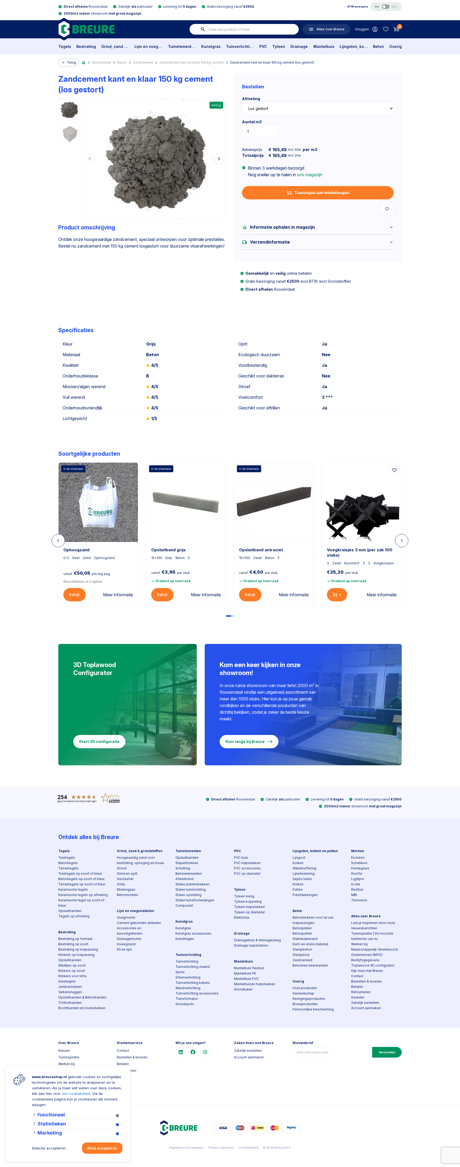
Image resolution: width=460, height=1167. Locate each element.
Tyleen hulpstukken (249, 907)
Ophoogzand (76, 549)
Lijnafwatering (304, 874)
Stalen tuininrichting (190, 889)
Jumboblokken (70, 987)
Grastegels (67, 981)
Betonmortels (127, 895)
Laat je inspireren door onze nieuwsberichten (373, 925)
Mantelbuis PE (245, 973)
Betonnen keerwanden (310, 965)
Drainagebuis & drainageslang (257, 940)
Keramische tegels (73, 889)
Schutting (182, 868)
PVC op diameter (247, 874)
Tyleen (278, 46)
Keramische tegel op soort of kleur (81, 902)
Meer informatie (118, 594)
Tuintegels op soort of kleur (80, 874)
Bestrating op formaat (75, 939)
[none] (203, 29)
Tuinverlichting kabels (192, 983)
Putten (298, 889)
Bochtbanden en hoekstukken (81, 1008)
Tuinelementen (182, 46)
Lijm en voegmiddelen (148, 46)
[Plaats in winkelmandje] (337, 594)
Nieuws (64, 1051)
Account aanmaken (366, 1008)
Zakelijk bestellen (365, 1003)
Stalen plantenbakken (192, 884)
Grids (121, 884)
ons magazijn (309, 174)
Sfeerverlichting (187, 977)
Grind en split (127, 874)
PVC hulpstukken (247, 863)
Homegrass (360, 868)
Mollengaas (126, 889)
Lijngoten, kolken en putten (354, 46)
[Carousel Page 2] (233, 616)
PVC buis (241, 858)
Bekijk (74, 594)
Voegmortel (126, 917)
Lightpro (357, 879)
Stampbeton (302, 949)
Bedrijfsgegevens (365, 960)
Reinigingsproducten (309, 999)
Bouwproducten (305, 1004)
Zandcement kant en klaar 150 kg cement (191, 62)
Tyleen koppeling (248, 901)
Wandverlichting (187, 988)
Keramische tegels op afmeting (83, 895)
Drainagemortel (129, 939)
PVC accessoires (247, 868)
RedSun (357, 889)
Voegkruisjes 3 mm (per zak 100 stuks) (359, 552)
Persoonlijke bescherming (313, 1009)
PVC (263, 46)
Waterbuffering (304, 868)
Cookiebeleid (248, 1147)
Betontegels (68, 863)
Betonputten (302, 933)
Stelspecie (301, 955)
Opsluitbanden (69, 911)
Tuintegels (66, 858)
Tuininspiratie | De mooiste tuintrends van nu (372, 936)
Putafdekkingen (305, 895)
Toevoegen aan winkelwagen (322, 192)
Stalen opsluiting (188, 895)
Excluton (357, 858)
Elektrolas (241, 917)
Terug (71, 62)
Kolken (298, 863)
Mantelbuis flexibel (249, 968)
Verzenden (387, 1052)
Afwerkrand (184, 879)
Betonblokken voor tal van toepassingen (313, 920)
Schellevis (359, 863)
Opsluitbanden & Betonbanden (82, 997)
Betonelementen (188, 874)
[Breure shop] (86, 29)
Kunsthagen (184, 939)
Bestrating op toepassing (78, 949)
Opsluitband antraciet (261, 549)
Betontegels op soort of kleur (81, 879)
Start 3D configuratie (99, 741)
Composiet (184, 905)
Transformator (186, 999)
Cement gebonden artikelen (139, 923)
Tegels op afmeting (73, 916)
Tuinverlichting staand (192, 967)
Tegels (64, 46)
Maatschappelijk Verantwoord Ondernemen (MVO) (374, 952)
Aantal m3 (252, 122)
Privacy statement (221, 1147)
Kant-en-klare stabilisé (310, 944)
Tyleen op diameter (249, 912)
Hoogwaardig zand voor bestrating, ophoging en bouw (140, 860)
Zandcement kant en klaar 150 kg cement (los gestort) (272, 62)
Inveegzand (126, 944)
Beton (378, 46)
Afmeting (251, 98)
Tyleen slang (244, 896)
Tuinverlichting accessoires (197, 993)
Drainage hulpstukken (251, 945)
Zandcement (143, 62)
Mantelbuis (323, 46)
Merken (357, 851)
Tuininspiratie (68, 1057)
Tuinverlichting (240, 46)
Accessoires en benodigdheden (129, 930)
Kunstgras (211, 46)
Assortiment (101, 62)
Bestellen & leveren (366, 981)
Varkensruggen (70, 992)
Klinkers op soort (71, 971)
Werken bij (359, 944)
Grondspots (184, 1004)
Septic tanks (302, 879)
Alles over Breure (366, 916)
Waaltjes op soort (72, 965)
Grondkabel (243, 989)
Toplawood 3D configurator (373, 965)
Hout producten (305, 988)
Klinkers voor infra (72, 976)
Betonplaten (302, 928)
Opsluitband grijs (168, 549)
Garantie (357, 997)
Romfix (356, 874)
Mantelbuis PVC (246, 979)
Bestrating (86, 46)
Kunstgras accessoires (193, 933)
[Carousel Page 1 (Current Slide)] (228, 616)
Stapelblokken (186, 863)
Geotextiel (125, 879)
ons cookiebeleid (76, 1093)
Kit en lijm (124, 949)
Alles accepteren (102, 1148)
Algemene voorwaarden (186, 1147)
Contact (357, 976)
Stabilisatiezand (305, 939)
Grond (121, 868)
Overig (395, 46)
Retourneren (361, 992)
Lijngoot (299, 858)
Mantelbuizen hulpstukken (254, 984)
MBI (354, 895)
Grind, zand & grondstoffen (115, 46)
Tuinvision (359, 900)
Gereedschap (303, 993)
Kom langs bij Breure (245, 741)
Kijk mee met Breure (367, 971)
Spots (180, 972)
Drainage (299, 46)
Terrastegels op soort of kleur (81, 884)
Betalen (357, 987)
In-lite (355, 884)
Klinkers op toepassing (76, 955)
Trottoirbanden (70, 1003)
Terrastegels (68, 868)
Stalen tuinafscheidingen (194, 900)
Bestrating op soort (73, 944)
